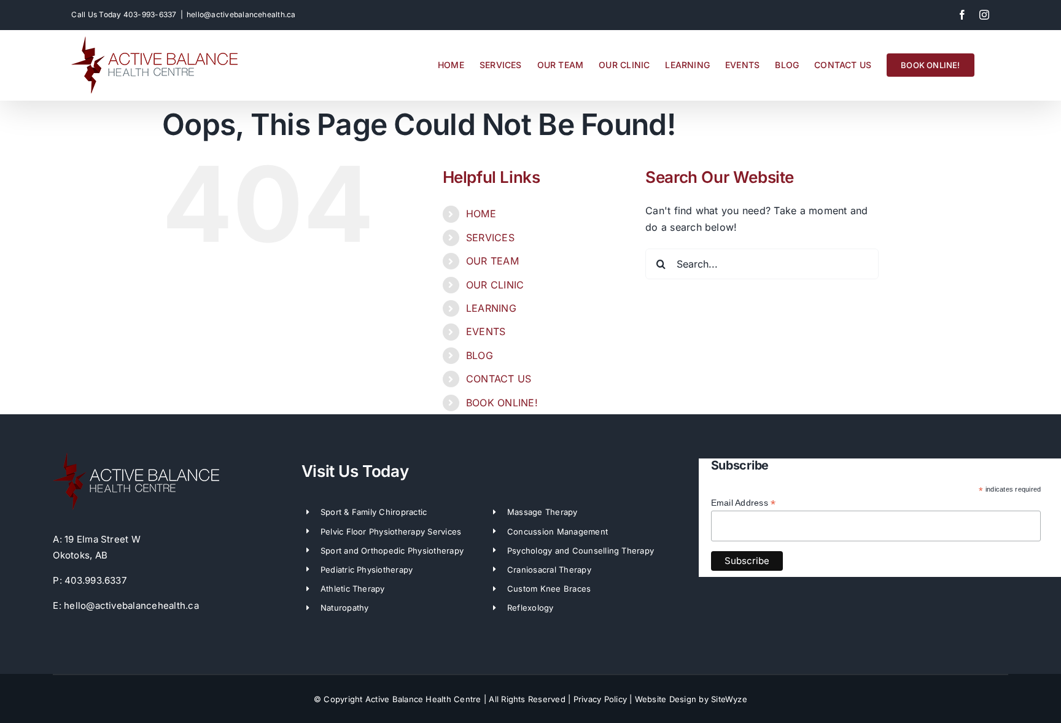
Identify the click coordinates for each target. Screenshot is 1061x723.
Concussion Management (557, 531)
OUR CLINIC (495, 285)
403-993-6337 (150, 14)
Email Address (743, 503)
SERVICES (490, 237)
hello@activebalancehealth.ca (241, 14)
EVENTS (485, 331)
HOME (481, 213)
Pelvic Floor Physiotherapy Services (391, 531)
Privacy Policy (600, 699)
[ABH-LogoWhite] (136, 457)
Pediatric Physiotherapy (367, 569)
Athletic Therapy (353, 588)
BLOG (479, 355)
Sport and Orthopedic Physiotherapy (392, 550)
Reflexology (530, 608)
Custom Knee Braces (549, 588)
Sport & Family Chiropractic (374, 512)
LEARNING (491, 308)
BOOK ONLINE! (502, 402)
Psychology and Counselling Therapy (580, 550)
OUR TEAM (492, 261)
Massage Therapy (542, 512)
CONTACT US (498, 379)
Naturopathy (345, 608)
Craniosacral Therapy (549, 569)
